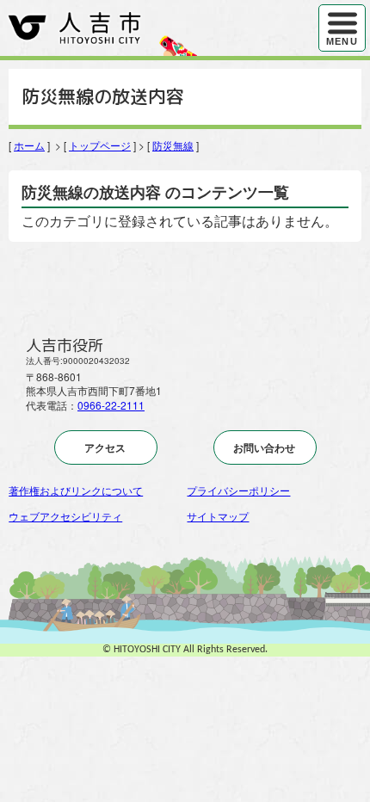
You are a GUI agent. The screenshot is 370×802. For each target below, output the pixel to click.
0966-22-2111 (111, 405)
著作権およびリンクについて (76, 490)
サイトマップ (218, 516)
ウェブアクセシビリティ (65, 516)
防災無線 (173, 145)
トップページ (100, 145)
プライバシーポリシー (238, 490)
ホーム (29, 145)
